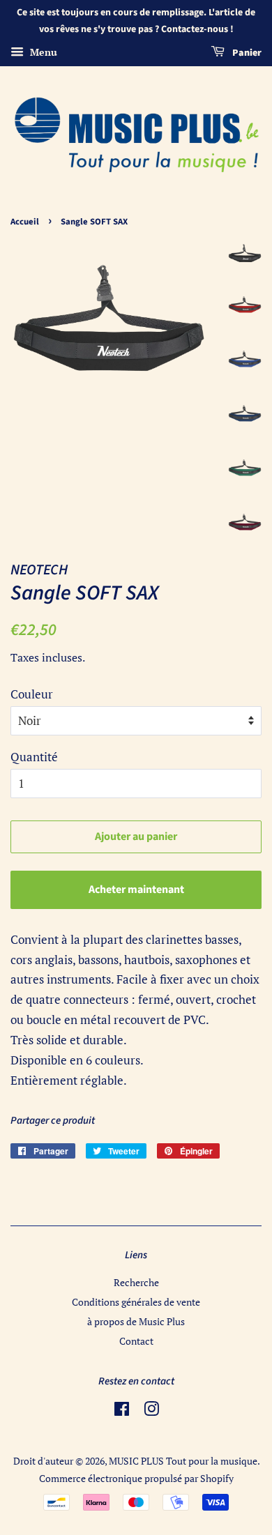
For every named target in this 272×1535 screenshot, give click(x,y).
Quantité (34, 757)
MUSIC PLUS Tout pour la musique (183, 1460)
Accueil (24, 221)
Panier (246, 53)
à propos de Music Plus (136, 1321)
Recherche (136, 1282)
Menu (42, 52)
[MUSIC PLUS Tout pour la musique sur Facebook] (122, 1411)
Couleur (31, 694)
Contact (136, 1340)
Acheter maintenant (136, 889)
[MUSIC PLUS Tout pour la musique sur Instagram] (151, 1411)
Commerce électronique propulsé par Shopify (136, 1478)
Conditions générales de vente (136, 1301)
